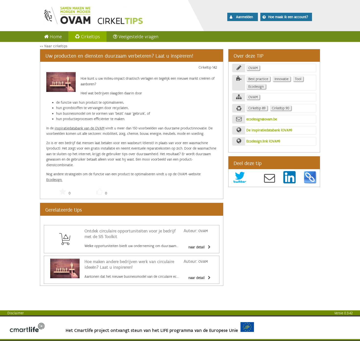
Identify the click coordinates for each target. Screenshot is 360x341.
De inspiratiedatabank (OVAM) (269, 130)
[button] (242, 17)
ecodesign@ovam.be (261, 119)
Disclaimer (15, 313)
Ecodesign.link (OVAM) (263, 141)
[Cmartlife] (27, 331)
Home (56, 36)
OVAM (196, 231)
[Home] (107, 14)
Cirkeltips (90, 36)
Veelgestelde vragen (138, 36)
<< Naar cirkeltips (53, 46)
